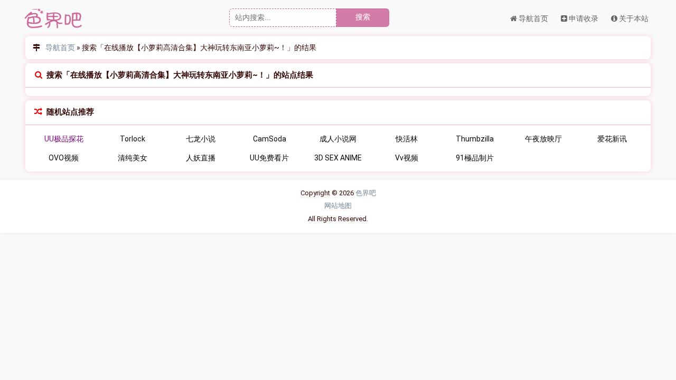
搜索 (362, 17)
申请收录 (582, 18)
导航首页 (532, 18)
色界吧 (365, 193)
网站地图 (338, 206)
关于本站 (633, 18)
